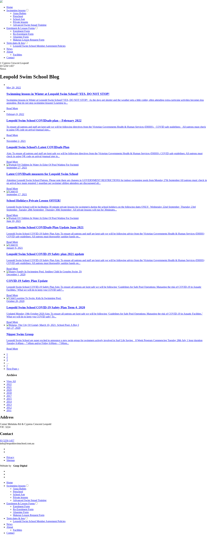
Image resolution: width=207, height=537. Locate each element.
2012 (9, 407)
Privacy (10, 457)
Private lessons (20, 22)
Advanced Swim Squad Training (29, 25)
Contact (10, 57)
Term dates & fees (15, 43)
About (9, 51)
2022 (9, 384)
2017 (9, 395)
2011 (8, 410)
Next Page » (12, 368)
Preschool (18, 16)
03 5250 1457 (7, 440)
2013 (9, 404)
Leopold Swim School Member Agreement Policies (39, 46)
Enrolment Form (21, 31)
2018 (9, 393)
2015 (9, 398)
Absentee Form (21, 37)
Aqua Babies (19, 13)
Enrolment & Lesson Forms (20, 28)
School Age (19, 19)
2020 (9, 390)
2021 (9, 387)
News (9, 48)
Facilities (17, 54)
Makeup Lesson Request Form (28, 39)
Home (9, 7)
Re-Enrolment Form (23, 34)
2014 (9, 401)
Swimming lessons (16, 10)
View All (11, 381)
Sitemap (10, 460)
